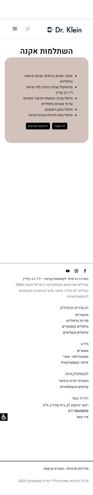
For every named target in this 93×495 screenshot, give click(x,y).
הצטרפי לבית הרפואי (73, 380)
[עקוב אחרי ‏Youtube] (67, 270)
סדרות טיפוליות (77, 320)
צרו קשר (82, 417)
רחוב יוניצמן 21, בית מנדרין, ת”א (65, 405)
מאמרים (82, 351)
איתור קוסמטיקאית (74, 362)
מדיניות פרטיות (77, 468)
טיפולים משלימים (75, 332)
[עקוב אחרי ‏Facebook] (85, 270)
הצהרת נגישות (54, 468)
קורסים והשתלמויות (74, 387)
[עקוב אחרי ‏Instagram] (76, 270)
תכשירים (81, 314)
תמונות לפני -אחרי (75, 356)
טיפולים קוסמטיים (75, 326)
